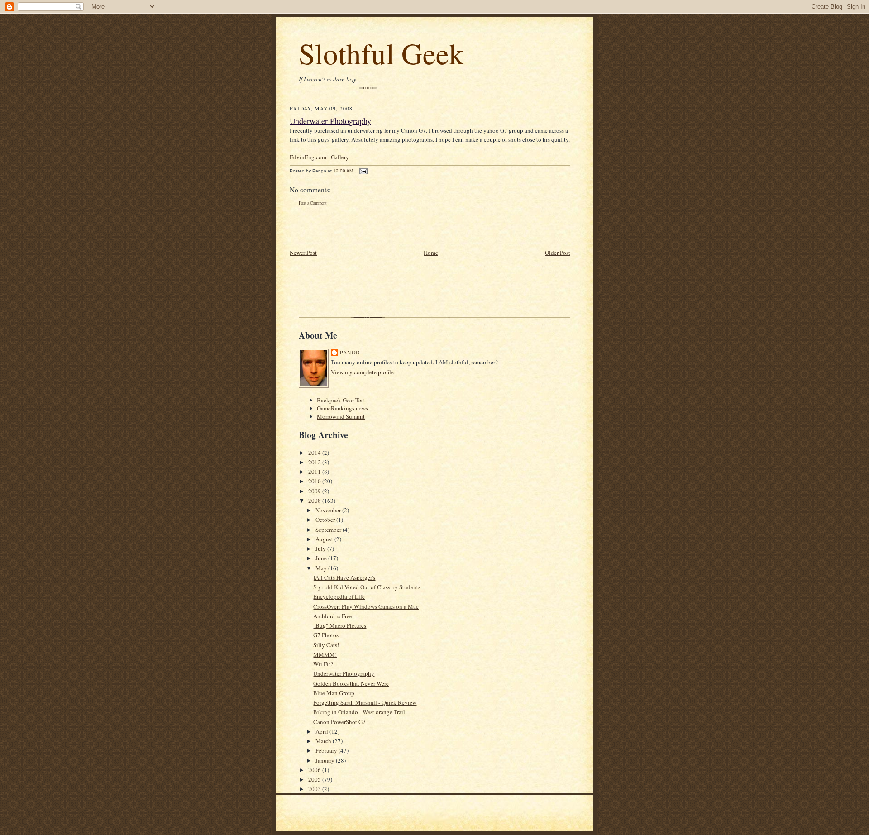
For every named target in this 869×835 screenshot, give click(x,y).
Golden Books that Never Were (351, 683)
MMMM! (325, 654)
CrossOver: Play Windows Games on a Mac (366, 606)
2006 (315, 770)
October (325, 519)
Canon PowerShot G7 (339, 722)
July (321, 548)
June (321, 558)
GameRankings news (342, 408)
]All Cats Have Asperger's (344, 577)
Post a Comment (313, 203)
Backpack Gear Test (341, 400)
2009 (315, 491)
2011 (315, 472)
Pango (350, 352)
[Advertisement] (343, 227)
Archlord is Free (332, 616)
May (321, 568)
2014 (315, 453)
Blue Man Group (333, 693)
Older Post (557, 252)
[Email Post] (362, 170)
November (328, 510)
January (325, 760)
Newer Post (303, 252)
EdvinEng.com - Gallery (319, 157)
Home (431, 252)
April (322, 731)
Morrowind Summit (341, 416)
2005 (315, 779)
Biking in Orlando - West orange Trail (359, 712)
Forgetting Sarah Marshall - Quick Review (364, 702)
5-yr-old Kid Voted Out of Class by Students (366, 587)
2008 (315, 500)
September (329, 529)
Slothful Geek (381, 52)
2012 (315, 462)
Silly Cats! (326, 645)
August (324, 539)
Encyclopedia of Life (339, 596)
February (327, 750)
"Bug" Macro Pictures (339, 625)
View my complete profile (362, 372)
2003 (315, 789)
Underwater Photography (330, 120)
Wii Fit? (323, 664)
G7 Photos (326, 635)
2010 (315, 481)
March (324, 741)
